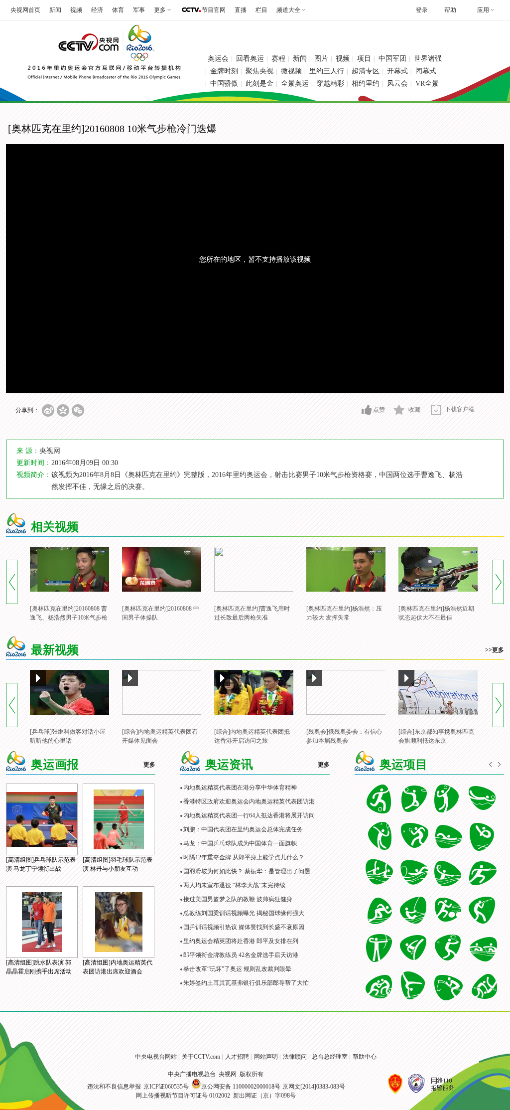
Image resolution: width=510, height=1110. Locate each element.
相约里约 (366, 83)
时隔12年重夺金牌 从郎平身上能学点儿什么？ (243, 857)
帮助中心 (365, 1056)
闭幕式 (425, 71)
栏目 (261, 9)
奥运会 (218, 58)
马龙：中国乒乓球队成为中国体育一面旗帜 (240, 843)
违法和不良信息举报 (114, 1086)
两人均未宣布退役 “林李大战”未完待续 (234, 885)
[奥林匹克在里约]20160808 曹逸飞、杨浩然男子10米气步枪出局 (69, 617)
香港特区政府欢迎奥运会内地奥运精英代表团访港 (249, 801)
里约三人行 (326, 71)
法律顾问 (295, 1056)
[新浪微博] (48, 410)
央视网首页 (25, 9)
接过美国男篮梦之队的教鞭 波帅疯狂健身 (237, 899)
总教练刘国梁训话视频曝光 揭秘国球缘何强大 (243, 913)
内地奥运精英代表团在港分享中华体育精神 (240, 787)
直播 (241, 9)
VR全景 (427, 83)
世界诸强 (428, 58)
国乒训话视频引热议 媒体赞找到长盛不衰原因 (243, 927)
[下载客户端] (436, 409)
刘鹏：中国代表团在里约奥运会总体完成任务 (243, 829)
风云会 (397, 83)
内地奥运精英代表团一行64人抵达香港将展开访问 (249, 815)
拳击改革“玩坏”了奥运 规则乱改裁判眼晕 (237, 968)
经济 (97, 9)
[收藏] (399, 409)
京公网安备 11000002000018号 (240, 1086)
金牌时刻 (224, 71)
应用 (483, 9)
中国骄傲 (224, 83)
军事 (139, 9)
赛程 (278, 58)
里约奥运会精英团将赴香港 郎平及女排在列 (240, 941)
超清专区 (366, 71)
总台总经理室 (330, 1056)
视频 (76, 9)
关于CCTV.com (201, 1056)
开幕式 (397, 71)
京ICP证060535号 (166, 1086)
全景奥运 (295, 83)
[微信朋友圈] (78, 410)
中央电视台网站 (156, 1056)
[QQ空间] (63, 410)
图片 (321, 58)
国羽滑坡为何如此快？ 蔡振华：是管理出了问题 (246, 871)
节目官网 (214, 9)
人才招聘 (237, 1056)
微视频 (291, 71)
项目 (364, 58)
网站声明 (266, 1056)
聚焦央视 (259, 71)
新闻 (55, 9)
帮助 (450, 9)
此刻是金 (259, 83)
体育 (118, 9)
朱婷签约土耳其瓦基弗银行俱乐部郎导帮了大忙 (246, 982)
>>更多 (494, 649)
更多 (149, 764)
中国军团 (392, 58)
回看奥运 (250, 58)
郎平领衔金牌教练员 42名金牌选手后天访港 (240, 954)
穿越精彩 (330, 83)
